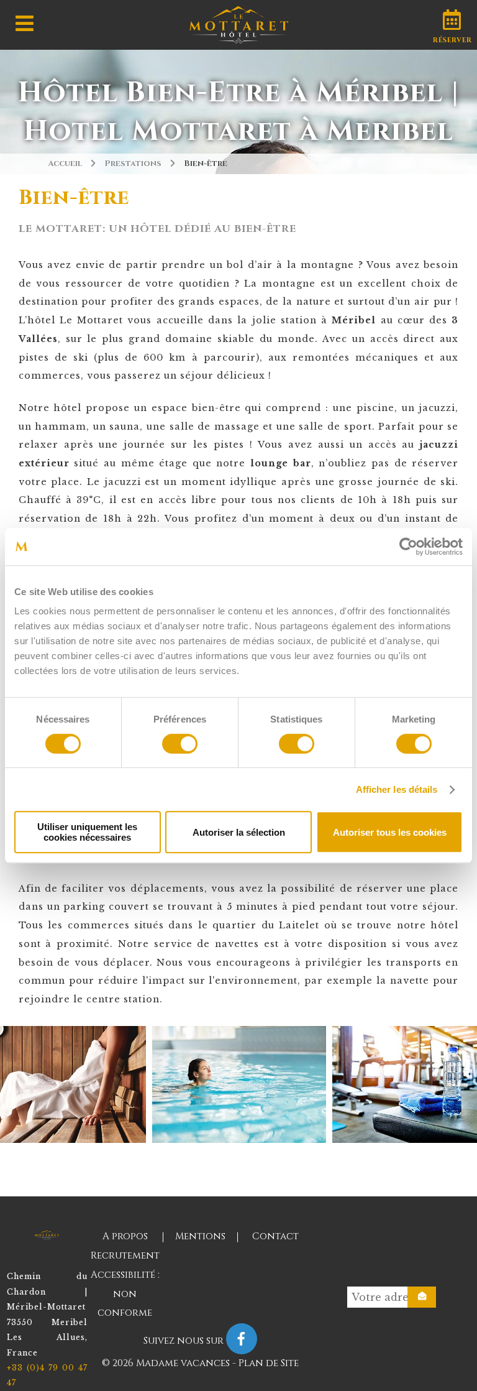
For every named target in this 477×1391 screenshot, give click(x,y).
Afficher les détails (397, 789)
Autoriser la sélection (239, 832)
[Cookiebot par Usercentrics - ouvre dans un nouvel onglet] (408, 546)
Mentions (200, 1236)
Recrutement (125, 1255)
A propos (125, 1236)
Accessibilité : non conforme (125, 1294)
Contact (275, 1236)
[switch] (180, 744)
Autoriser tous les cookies (390, 832)
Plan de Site (268, 1363)
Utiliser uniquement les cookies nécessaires (87, 832)
